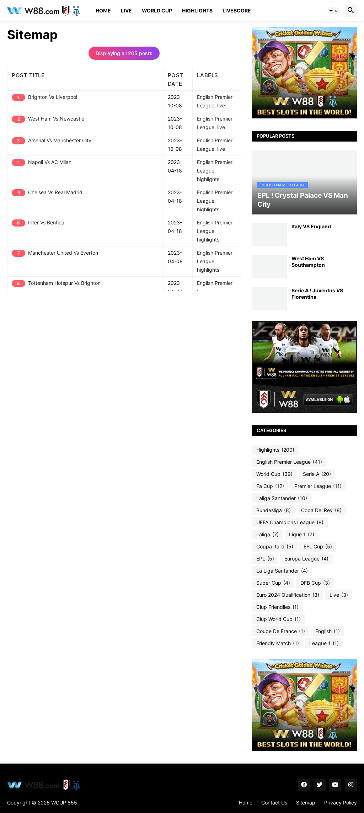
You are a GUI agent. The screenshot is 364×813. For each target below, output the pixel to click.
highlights (208, 179)
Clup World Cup (278, 619)
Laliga (267, 534)
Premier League (318, 486)
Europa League (306, 559)
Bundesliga (273, 510)
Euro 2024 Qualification (287, 595)
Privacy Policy (340, 802)
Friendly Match (277, 643)
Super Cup (273, 583)
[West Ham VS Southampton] (269, 266)
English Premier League (289, 462)
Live (126, 10)
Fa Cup (270, 486)
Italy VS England (311, 226)
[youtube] (335, 785)
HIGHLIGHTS (197, 10)
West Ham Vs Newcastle (56, 119)
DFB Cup (315, 583)
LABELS (207, 75)
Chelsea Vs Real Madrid (55, 192)
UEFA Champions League (289, 522)
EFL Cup (318, 546)
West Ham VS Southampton (308, 261)
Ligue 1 (301, 534)
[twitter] (320, 785)
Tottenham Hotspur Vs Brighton (64, 283)
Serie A (317, 474)
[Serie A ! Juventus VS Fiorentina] (269, 298)
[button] (333, 10)
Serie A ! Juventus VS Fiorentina (317, 293)
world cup (274, 474)
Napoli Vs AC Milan (49, 162)
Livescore (237, 10)
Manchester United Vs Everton (63, 253)
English (327, 631)
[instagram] (351, 785)
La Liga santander (282, 571)
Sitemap (305, 802)
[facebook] (304, 785)
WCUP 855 (64, 802)
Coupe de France (280, 631)
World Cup (157, 10)
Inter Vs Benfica (46, 222)
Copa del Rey (321, 510)
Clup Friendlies (277, 607)
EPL (265, 559)
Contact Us (274, 802)
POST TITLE (28, 75)
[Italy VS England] (269, 234)
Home (103, 10)
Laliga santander (281, 498)
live (221, 105)
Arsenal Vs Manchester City (59, 140)
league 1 (324, 643)
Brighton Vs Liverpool (52, 97)
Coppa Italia (274, 546)
